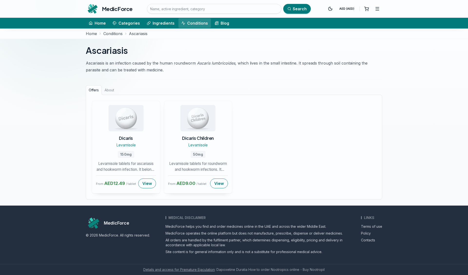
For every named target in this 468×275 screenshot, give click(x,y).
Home (100, 23)
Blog (225, 23)
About (109, 90)
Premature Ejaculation (197, 269)
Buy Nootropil (314, 269)
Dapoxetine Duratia (231, 269)
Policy (366, 233)
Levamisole (126, 145)
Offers (94, 90)
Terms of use (371, 226)
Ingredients (164, 23)
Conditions (197, 23)
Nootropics (280, 269)
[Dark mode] (330, 9)
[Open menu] (377, 9)
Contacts (368, 240)
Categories (129, 23)
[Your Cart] (366, 9)
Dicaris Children (198, 138)
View (147, 183)
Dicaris (126, 138)
